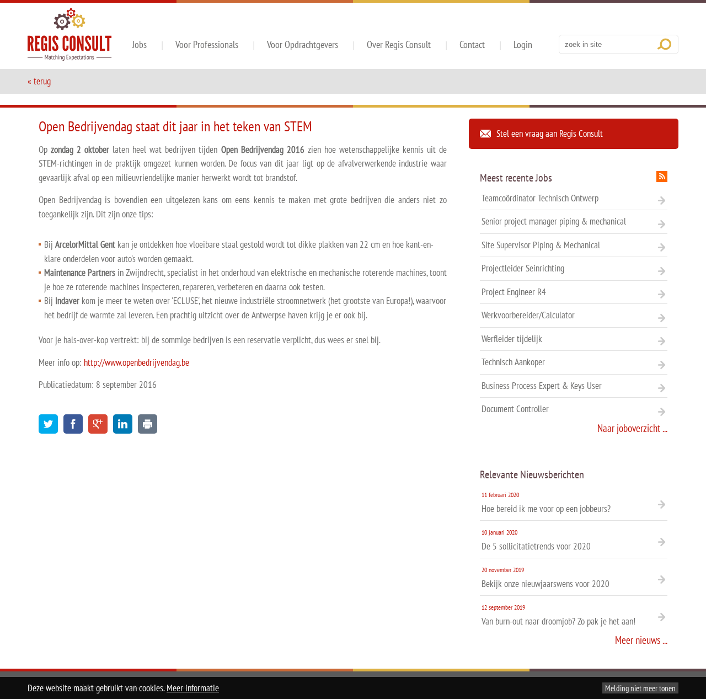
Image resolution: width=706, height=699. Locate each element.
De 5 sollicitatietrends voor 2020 (536, 540)
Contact (472, 44)
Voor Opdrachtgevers (302, 44)
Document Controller (515, 409)
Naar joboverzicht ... (632, 428)
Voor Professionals (206, 44)
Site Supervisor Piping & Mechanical (541, 245)
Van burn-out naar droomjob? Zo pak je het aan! (558, 615)
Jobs (139, 44)
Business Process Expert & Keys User (542, 386)
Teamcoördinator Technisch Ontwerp (540, 198)
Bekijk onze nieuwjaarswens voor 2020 (545, 577)
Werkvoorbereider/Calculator (528, 315)
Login (523, 44)
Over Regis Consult (399, 44)
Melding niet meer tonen (640, 687)
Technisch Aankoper (513, 362)
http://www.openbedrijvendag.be (136, 362)
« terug (39, 81)
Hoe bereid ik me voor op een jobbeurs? (546, 502)
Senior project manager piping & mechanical (554, 221)
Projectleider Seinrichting (523, 268)
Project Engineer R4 (514, 292)
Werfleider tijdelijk (512, 339)
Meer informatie (193, 688)
